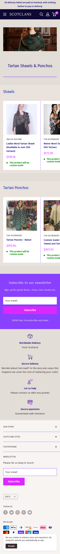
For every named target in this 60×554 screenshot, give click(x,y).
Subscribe (30, 310)
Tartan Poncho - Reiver (19, 239)
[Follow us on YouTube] (30, 512)
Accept (11, 546)
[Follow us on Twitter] (11, 512)
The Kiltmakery (14, 235)
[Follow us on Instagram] (17, 512)
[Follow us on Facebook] (5, 512)
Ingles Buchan (14, 139)
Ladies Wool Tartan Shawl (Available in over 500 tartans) (20, 147)
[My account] (47, 14)
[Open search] (41, 14)
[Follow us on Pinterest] (23, 512)
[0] (54, 14)
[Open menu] (4, 14)
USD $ (7, 496)
